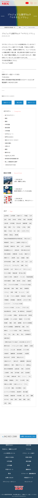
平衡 (20, 330)
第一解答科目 (21, 311)
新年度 (30, 315)
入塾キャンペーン (18, 384)
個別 (6, 118)
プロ (14, 227)
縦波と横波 (7, 288)
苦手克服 (17, 372)
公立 (31, 261)
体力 (28, 326)
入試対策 (27, 368)
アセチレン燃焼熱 (15, 296)
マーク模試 (7, 376)
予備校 (26, 215)
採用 (15, 323)
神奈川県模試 (7, 254)
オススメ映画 (7, 273)
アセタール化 (25, 307)
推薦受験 (13, 353)
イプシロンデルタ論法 (25, 284)
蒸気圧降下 (29, 311)
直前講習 (13, 300)
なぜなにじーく (9, 134)
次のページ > (31, 102)
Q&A (24, 388)
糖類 (14, 280)
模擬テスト (7, 257)
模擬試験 (25, 223)
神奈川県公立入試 (25, 250)
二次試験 (6, 372)
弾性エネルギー (20, 357)
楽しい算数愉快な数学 (11, 162)
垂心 (18, 334)
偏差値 (26, 345)
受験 (29, 227)
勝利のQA (7, 152)
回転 (23, 326)
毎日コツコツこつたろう (8, 96)
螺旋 (11, 323)
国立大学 (16, 361)
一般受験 (26, 353)
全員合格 (17, 368)
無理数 (5, 323)
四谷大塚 (18, 223)
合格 (30, 223)
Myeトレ (13, 242)
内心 (5, 334)
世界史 (19, 219)
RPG (17, 380)
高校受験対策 (7, 311)
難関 (32, 395)
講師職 (19, 323)
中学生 (18, 227)
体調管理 (26, 288)
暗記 (28, 257)
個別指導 (19, 349)
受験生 (15, 315)
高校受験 (7, 127)
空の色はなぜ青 (23, 315)
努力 (19, 376)
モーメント (21, 292)
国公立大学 (7, 357)
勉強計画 (13, 395)
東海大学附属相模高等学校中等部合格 (13, 238)
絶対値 (18, 280)
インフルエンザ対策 (17, 303)
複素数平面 (17, 326)
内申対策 (27, 246)
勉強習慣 (6, 242)
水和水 (23, 280)
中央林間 (19, 395)
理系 (13, 365)
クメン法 (22, 277)
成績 (22, 265)
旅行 (18, 231)
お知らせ (7, 146)
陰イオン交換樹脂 (8, 326)
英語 (12, 399)
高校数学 (19, 391)
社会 (18, 257)
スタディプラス (25, 231)
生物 (5, 219)
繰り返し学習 (22, 273)
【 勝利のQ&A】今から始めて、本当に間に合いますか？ (17, 342)
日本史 (14, 219)
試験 (18, 261)
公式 (12, 269)
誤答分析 (17, 250)
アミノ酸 (6, 296)
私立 (26, 261)
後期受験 (22, 361)
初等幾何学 (28, 334)
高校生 (11, 234)
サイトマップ (28, 481)
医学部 (13, 357)
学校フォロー (27, 238)
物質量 (5, 380)
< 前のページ (6, 102)
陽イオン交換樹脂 (27, 323)
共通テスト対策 (8, 277)
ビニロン (18, 307)
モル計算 (22, 380)
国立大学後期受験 (8, 368)
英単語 (5, 234)
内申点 (14, 311)
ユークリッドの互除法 (9, 391)
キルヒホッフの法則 (9, 307)
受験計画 (15, 254)
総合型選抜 (19, 353)
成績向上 (28, 365)
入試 (22, 261)
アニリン (6, 349)
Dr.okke (21, 254)
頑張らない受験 (8, 384)
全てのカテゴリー (10, 115)
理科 (18, 246)
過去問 (13, 257)
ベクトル (6, 292)
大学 (22, 246)
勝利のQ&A (7, 345)
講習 (6, 149)
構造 (13, 388)
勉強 (5, 231)
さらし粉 (13, 349)
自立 (28, 395)
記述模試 (27, 372)
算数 (24, 399)
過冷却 (29, 296)
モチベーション (27, 269)
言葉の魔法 (8, 143)
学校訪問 (6, 246)
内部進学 (6, 353)
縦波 (13, 288)
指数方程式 (7, 338)
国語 (20, 399)
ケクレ (25, 384)
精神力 (5, 330)
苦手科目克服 (7, 261)
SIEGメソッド (18, 269)
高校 (28, 380)
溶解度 (29, 280)
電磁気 (20, 319)
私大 (26, 265)
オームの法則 (14, 319)
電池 (21, 288)
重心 (14, 334)
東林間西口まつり (8, 250)
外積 (16, 292)
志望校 (31, 345)
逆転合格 (29, 361)
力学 (28, 292)
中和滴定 (6, 395)
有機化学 (16, 277)
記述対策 (6, 269)
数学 (16, 399)
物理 (9, 219)
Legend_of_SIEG (10, 155)
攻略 (12, 372)
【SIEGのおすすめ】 (10, 165)
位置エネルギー (8, 361)
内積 (12, 292)
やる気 (10, 231)
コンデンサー (7, 303)
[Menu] (35, 3)
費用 (6, 121)
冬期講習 (6, 300)
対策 (5, 403)
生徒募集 (6, 319)
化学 (31, 215)
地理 (24, 219)
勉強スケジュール (20, 365)
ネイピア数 (27, 319)
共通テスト (19, 215)
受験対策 (19, 300)
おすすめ (6, 399)
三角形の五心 (26, 330)
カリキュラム (16, 265)
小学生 (23, 227)
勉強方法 (13, 246)
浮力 (5, 284)
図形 (22, 372)
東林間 (16, 234)
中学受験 (7, 124)
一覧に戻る (19, 102)
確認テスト (27, 254)
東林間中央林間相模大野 (11, 158)
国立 (29, 399)
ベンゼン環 (7, 388)
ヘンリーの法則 (13, 330)
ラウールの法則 (8, 315)
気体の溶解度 (7, 280)
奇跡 (22, 368)
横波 (17, 288)
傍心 (22, 334)
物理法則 (23, 296)
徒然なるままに (9, 137)
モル (30, 376)
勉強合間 (15, 273)
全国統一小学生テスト (22, 242)
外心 (9, 334)
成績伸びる (7, 365)
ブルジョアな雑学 (7, 63)
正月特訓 (6, 215)
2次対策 (6, 223)
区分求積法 (18, 388)
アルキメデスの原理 (13, 284)
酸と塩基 (25, 391)
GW (14, 231)
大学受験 (7, 131)
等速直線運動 (30, 277)
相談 (9, 403)
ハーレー (24, 376)
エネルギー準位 (27, 300)
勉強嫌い (12, 380)
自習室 (22, 257)
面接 (14, 261)
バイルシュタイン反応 (17, 345)
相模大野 (14, 376)
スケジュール (7, 265)
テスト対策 (26, 349)
